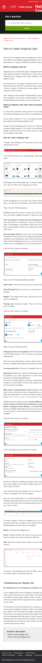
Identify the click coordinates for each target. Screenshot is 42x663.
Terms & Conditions (8, 655)
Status (20, 655)
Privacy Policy (18, 653)
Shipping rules (8, 40)
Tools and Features (33, 38)
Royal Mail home (33, 1)
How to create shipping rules (18, 634)
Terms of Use (6, 653)
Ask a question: (13, 16)
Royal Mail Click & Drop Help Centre (14, 38)
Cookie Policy (30, 653)
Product (24, 119)
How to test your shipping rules (19, 637)
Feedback (28, 655)
